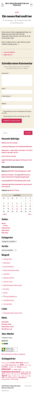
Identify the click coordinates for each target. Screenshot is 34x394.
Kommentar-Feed (8, 326)
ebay (26, 365)
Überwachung (15, 379)
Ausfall (12, 362)
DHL (18, 365)
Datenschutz (6, 228)
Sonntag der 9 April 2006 (24, 20)
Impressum (5, 230)
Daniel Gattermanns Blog (11, 270)
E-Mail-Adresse (6, 96)
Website (4, 103)
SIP (30, 374)
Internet (6, 369)
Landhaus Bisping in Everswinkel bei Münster (17, 146)
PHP (12, 374)
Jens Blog (6, 274)
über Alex (5, 233)
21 (21, 209)
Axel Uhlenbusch (8, 266)
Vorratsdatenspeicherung (11, 377)
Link (26, 372)
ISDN (19, 369)
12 (12, 206)
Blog (6, 365)
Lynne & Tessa (7, 281)
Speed (4, 376)
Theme (18, 376)
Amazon (4, 362)
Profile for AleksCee (18, 354)
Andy (3, 180)
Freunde (29, 365)
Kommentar (5, 73)
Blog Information (7, 354)
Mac (30, 372)
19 (12, 209)
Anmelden (5, 322)
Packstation (8, 374)
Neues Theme (14, 190)
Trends (22, 376)
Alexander (10, 20)
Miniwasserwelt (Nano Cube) (12, 285)
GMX (15, 367)
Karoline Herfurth (8, 278)
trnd (26, 376)
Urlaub (29, 376)
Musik (3, 374)
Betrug (3, 365)
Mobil (17, 12)
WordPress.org (7, 329)
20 (17, 209)
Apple (7, 362)
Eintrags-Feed (6, 324)
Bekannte (26, 362)
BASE (21, 362)
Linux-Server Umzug (9, 156)
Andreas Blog (7, 259)
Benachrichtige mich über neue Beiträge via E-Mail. (17, 116)
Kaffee (23, 372)
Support (10, 376)
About (4, 223)
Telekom (14, 376)
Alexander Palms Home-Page (12, 313)
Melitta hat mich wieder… (10, 143)
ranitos (5, 293)
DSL (22, 364)
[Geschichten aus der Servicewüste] (17, 296)
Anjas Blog (6, 263)
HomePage (24, 367)
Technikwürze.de (8, 300)
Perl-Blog (6, 289)
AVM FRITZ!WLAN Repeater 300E (19, 171)
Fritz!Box (5, 367)
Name (4, 88)
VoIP (3, 377)
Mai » (30, 214)
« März (4, 214)
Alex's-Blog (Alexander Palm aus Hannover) (17, 4)
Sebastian (5, 184)
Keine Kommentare (18, 23)
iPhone (16, 369)
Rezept (18, 374)
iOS (12, 369)
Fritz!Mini (11, 367)
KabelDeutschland (11, 371)
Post (15, 374)
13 (17, 206)
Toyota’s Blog (7, 304)
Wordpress (22, 377)
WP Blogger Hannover (6, 379)
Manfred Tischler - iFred (10, 175)
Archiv (5, 225)
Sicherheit (24, 374)
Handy (19, 367)
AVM (17, 362)
